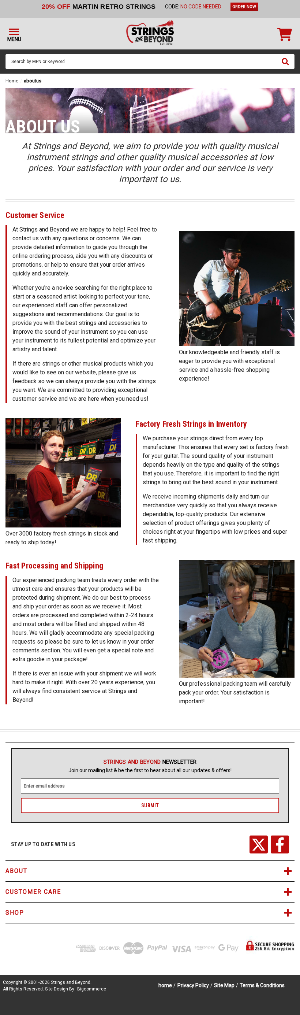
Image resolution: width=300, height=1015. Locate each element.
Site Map (224, 985)
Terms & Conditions (262, 985)
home (165, 985)
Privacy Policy (193, 985)
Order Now (244, 6)
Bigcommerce (91, 989)
